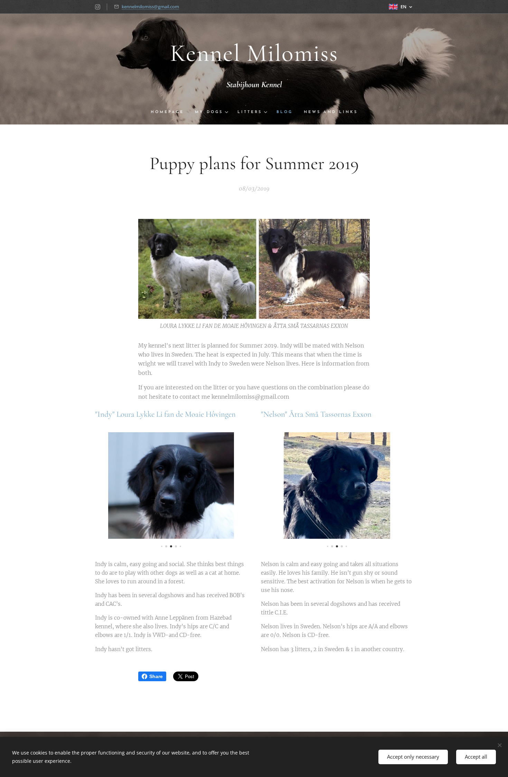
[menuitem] (170, 112)
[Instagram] (97, 7)
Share (156, 676)
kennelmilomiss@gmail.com (150, 6)
